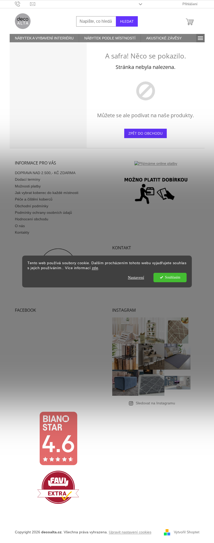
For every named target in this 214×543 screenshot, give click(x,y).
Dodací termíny (27, 179)
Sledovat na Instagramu (155, 403)
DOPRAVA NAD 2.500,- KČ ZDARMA (45, 173)
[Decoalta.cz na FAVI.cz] (58, 487)
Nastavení (136, 277)
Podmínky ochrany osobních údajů (43, 212)
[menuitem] (44, 38)
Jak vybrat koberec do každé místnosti (46, 193)
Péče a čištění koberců (33, 199)
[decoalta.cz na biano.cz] (58, 438)
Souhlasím (172, 277)
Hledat (127, 21)
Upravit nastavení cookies (130, 532)
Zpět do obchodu (145, 133)
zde (95, 268)
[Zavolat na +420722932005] (22, 4)
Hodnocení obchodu (31, 219)
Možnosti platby (28, 186)
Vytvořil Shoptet (186, 532)
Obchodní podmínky (31, 206)
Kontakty (22, 232)
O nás (20, 226)
